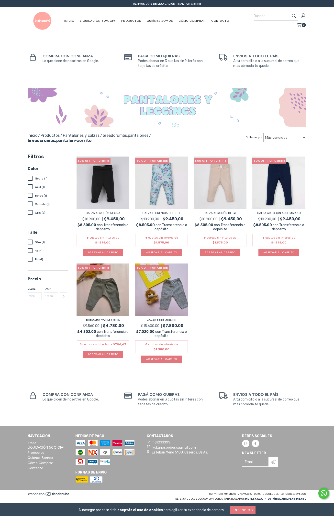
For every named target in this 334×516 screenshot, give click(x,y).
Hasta (47, 288)
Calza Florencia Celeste (161, 213)
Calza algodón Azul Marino (279, 213)
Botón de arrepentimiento (286, 498)
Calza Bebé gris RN (161, 320)
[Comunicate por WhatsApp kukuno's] (323, 493)
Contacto (220, 21)
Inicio (69, 21)
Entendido (243, 510)
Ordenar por (254, 137)
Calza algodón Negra (103, 213)
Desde (31, 288)
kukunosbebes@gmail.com (174, 447)
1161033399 (161, 442)
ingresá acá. (254, 498)
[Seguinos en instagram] (245, 443)
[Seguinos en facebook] (255, 443)
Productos (131, 21)
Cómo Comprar (192, 21)
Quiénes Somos (160, 21)
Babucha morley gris (103, 320)
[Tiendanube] (49, 495)
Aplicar (63, 296)
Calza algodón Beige (220, 213)
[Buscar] (294, 16)
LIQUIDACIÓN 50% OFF (98, 21)
